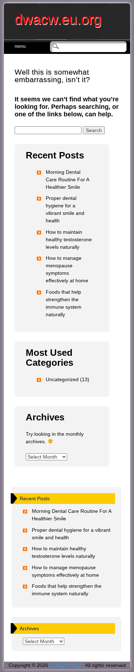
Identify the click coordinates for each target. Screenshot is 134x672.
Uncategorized (62, 379)
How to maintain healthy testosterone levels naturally (69, 239)
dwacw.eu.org (58, 19)
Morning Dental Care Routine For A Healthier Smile (67, 179)
